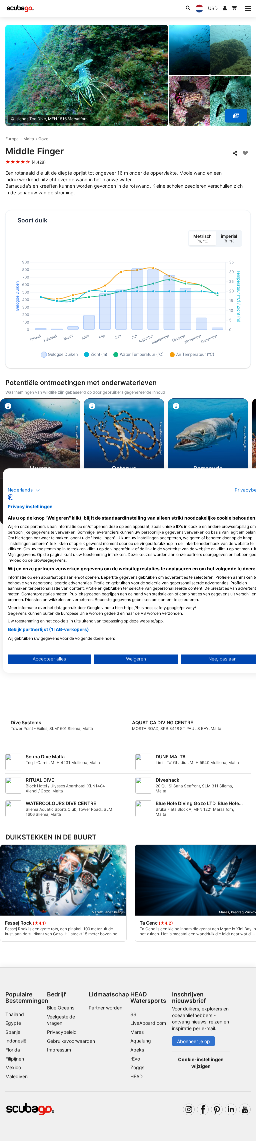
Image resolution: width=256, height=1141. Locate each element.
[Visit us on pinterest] (217, 1109)
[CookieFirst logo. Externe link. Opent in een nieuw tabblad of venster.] (10, 497)
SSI (134, 1014)
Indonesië (15, 1040)
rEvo (135, 1059)
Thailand (14, 1014)
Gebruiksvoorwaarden (71, 1041)
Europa (12, 138)
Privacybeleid (62, 1032)
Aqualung (140, 1040)
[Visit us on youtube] (245, 1109)
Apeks (137, 1050)
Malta (28, 138)
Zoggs (137, 1067)
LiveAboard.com (148, 1023)
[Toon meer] (236, 116)
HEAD (136, 1076)
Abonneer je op (193, 1041)
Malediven (16, 1076)
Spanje (12, 1032)
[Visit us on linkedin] (231, 1109)
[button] (24, 490)
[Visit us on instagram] (189, 1109)
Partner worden (105, 1007)
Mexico (13, 1067)
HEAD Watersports (148, 997)
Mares (137, 1032)
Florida (12, 1050)
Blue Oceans (60, 1007)
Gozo (43, 138)
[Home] (20, 8)
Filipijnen (14, 1059)
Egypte (13, 1023)
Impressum (59, 1050)
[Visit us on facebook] (203, 1109)
